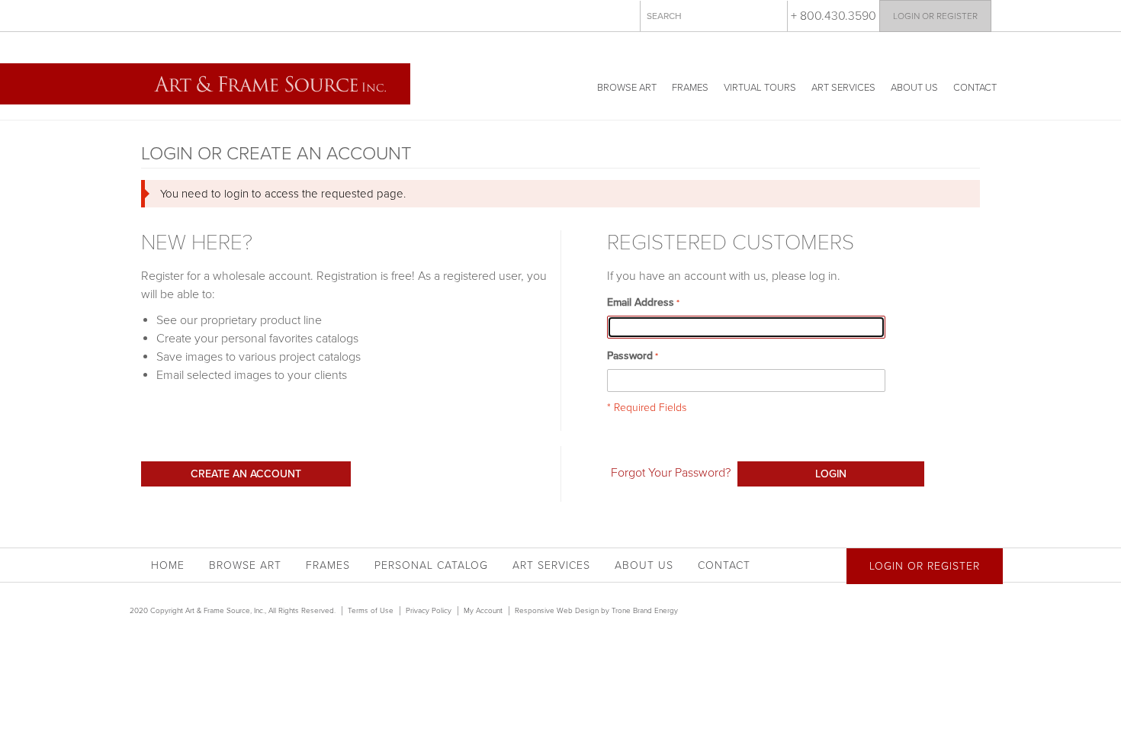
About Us (914, 88)
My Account (483, 610)
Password (630, 355)
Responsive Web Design (557, 610)
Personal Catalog (431, 565)
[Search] (772, 15)
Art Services (843, 88)
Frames (690, 88)
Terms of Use (370, 610)
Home (168, 565)
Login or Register (935, 16)
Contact (975, 88)
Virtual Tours (760, 88)
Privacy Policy (428, 610)
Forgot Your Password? (671, 472)
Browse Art (627, 88)
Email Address (640, 302)
